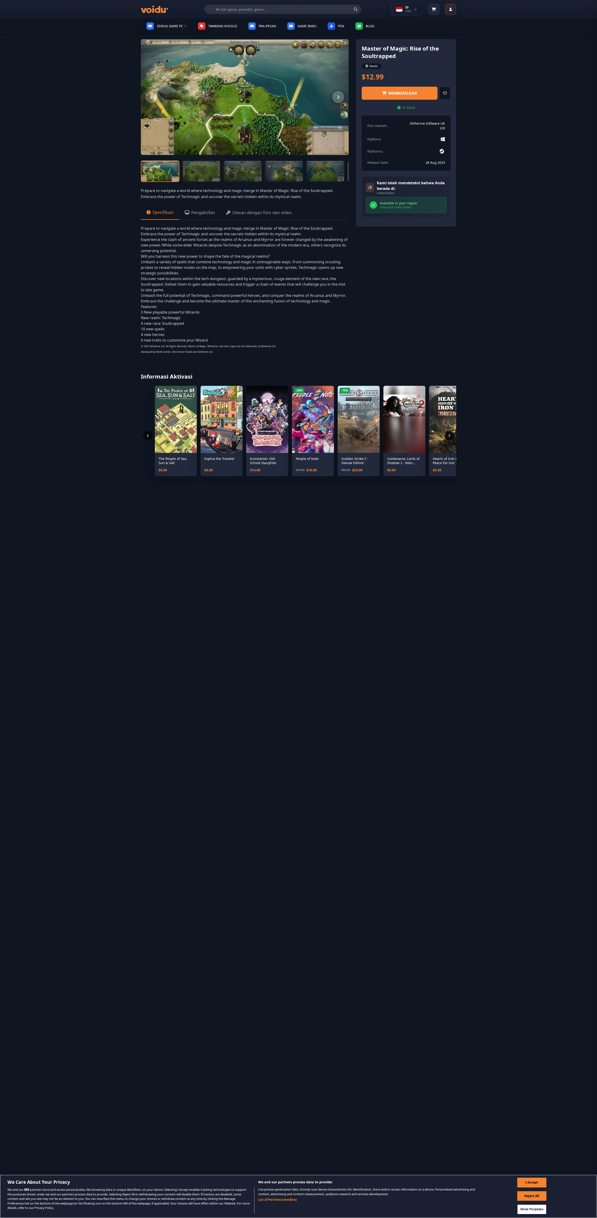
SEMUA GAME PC (170, 26)
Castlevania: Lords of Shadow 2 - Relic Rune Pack (403, 461)
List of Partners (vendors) (277, 1199)
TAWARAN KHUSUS (222, 26)
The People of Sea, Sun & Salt (173, 461)
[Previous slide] (151, 97)
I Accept (531, 1182)
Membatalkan (402, 93)
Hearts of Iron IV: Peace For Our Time (448, 461)
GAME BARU (307, 26)
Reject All (531, 1196)
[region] (298, 1196)
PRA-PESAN (267, 26)
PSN (341, 26)
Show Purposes (531, 1209)
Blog (370, 26)
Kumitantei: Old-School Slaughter (263, 461)
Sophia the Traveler (219, 459)
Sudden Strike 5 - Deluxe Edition (354, 461)
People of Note (307, 459)
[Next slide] (338, 97)
